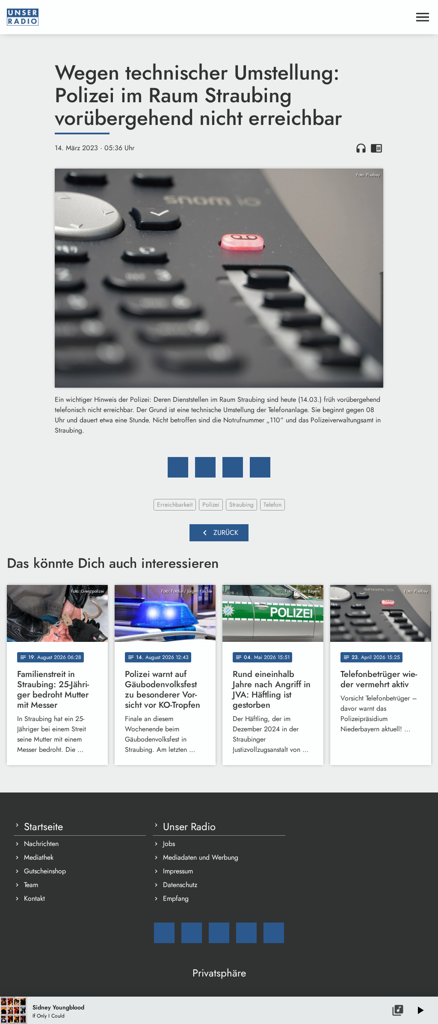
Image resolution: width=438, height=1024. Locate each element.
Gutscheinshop (45, 871)
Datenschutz (180, 885)
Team (31, 885)
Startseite (43, 827)
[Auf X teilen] (205, 467)
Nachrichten (41, 844)
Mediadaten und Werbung (200, 857)
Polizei (210, 504)
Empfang (176, 898)
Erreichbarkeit (174, 504)
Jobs (169, 844)
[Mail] (164, 933)
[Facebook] (191, 933)
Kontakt (34, 898)
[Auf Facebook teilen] (178, 467)
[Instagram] (219, 933)
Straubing (241, 504)
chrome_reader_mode (376, 148)
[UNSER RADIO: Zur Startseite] (209, 17)
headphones (361, 148)
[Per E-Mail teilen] (260, 467)
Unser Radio (189, 827)
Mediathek (38, 857)
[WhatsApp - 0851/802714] (273, 933)
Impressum (178, 871)
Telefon (272, 504)
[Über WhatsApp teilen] (232, 467)
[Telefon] (246, 933)
